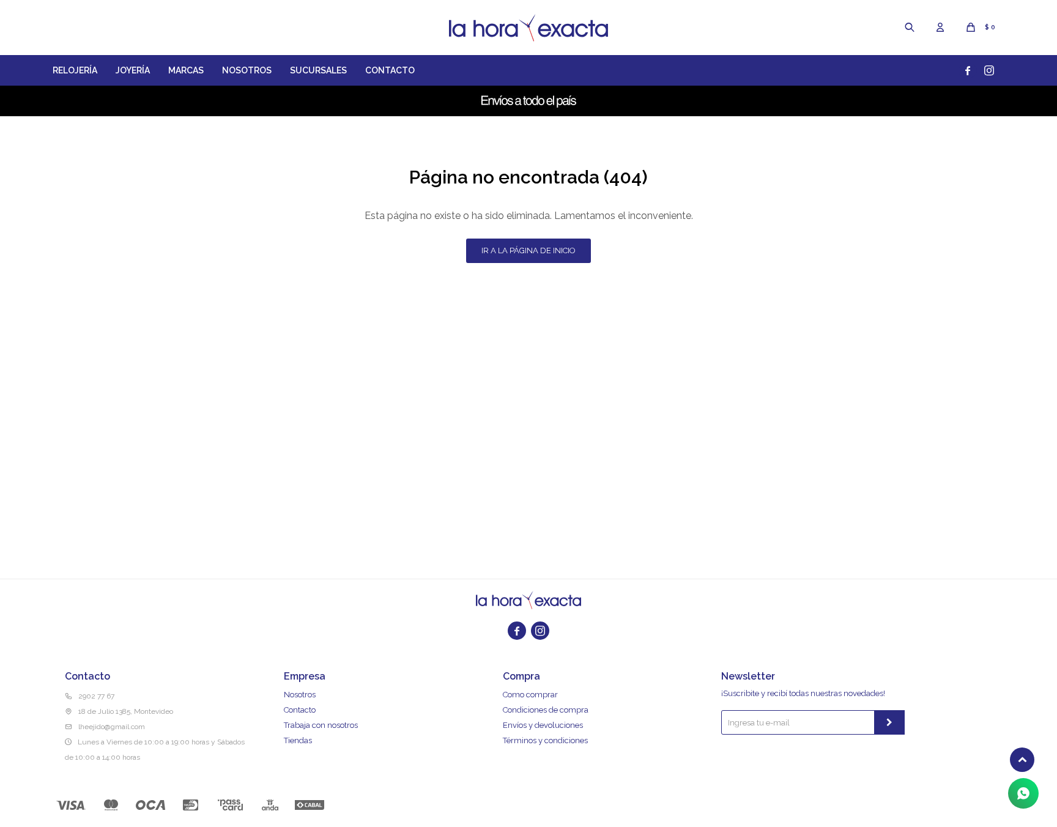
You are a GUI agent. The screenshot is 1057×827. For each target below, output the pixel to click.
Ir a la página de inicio (528, 250)
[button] (909, 27)
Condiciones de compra (545, 709)
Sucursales (318, 70)
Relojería (75, 70)
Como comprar (530, 694)
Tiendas (298, 740)
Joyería (133, 70)
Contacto (390, 70)
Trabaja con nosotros (321, 725)
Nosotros (247, 70)
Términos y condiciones (545, 740)
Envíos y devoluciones (543, 725)
